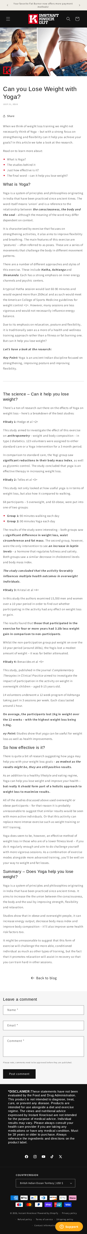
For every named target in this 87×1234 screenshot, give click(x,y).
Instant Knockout (27, 1213)
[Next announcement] (79, 5)
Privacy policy (69, 1213)
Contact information (45, 1225)
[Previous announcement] (7, 5)
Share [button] (11, 116)
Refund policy (25, 1219)
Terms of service (44, 1219)
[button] (8, 18)
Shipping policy (64, 1219)
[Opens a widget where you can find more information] (69, 1227)
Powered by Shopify (47, 1213)
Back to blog (46, 978)
